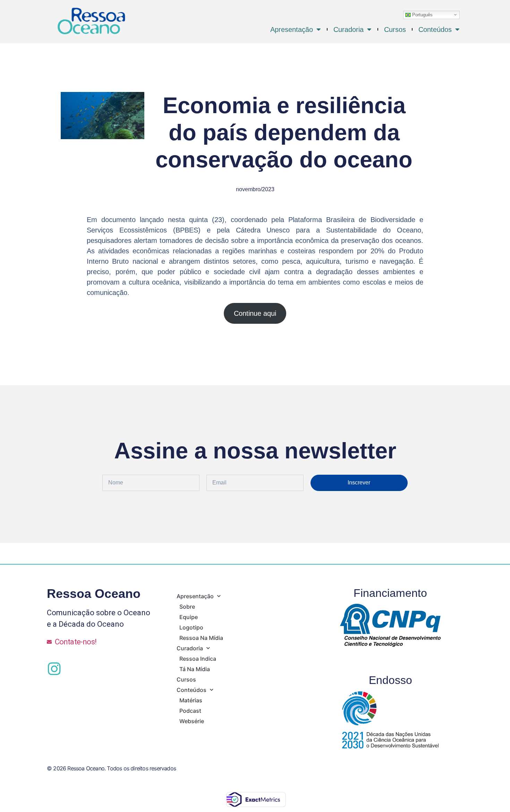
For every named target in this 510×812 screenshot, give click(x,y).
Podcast (190, 710)
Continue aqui (255, 313)
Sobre (187, 606)
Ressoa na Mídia (201, 637)
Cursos (395, 29)
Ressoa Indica (197, 658)
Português (422, 14)
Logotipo (191, 627)
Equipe (188, 617)
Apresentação (291, 29)
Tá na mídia (194, 669)
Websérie (191, 721)
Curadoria (348, 29)
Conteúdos (435, 29)
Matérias (190, 700)
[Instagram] (54, 668)
